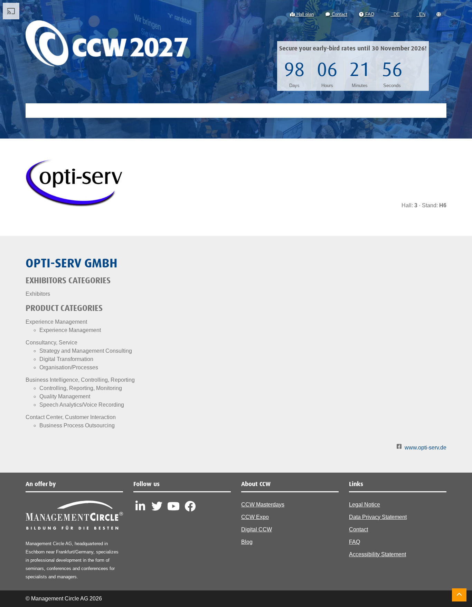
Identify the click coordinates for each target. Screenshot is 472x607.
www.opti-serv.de (425, 447)
